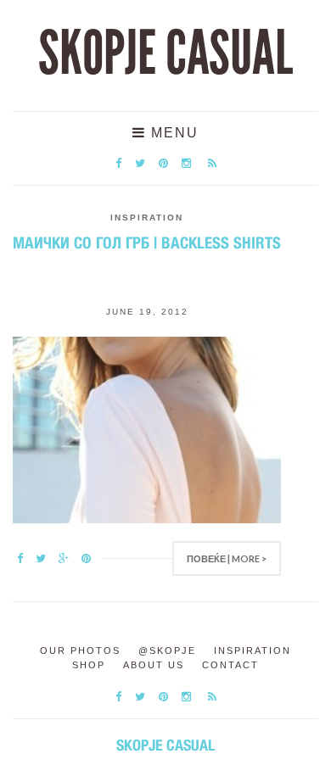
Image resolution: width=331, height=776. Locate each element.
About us (153, 665)
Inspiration (146, 217)
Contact (230, 665)
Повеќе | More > (226, 558)
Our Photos (80, 650)
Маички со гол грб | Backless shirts (147, 242)
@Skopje (167, 650)
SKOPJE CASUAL (165, 53)
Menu (172, 133)
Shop (88, 665)
